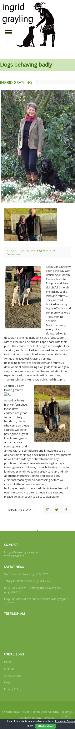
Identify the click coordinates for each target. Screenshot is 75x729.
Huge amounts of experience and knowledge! (33, 599)
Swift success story (16, 574)
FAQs (7, 682)
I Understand (45, 726)
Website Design (31, 718)
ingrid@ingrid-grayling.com (23, 552)
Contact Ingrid (12, 675)
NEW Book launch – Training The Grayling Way (33, 588)
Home (8, 662)
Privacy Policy (12, 689)
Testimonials (13, 254)
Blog (39, 250)
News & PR (49, 250)
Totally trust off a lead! (18, 581)
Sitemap (9, 668)
